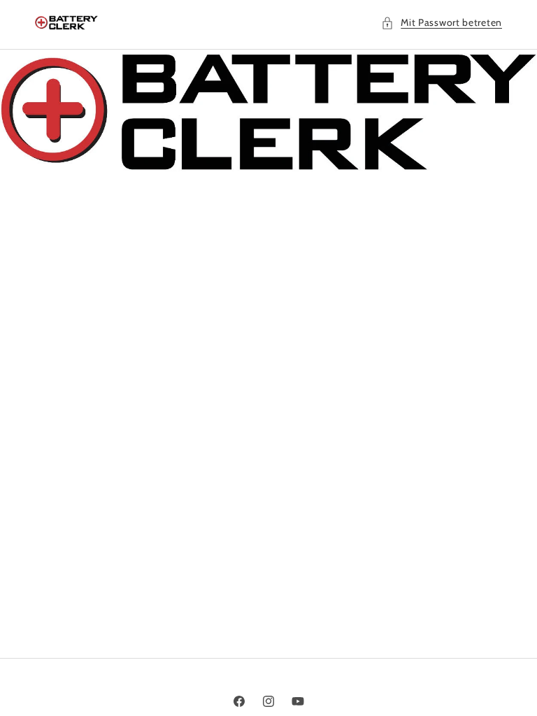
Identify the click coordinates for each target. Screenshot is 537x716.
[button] (441, 22)
